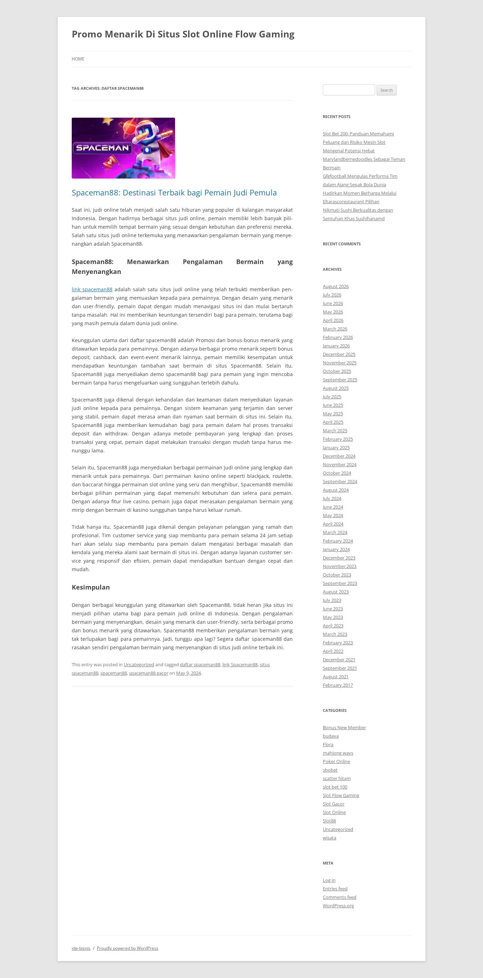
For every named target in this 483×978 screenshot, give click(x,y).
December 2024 (339, 456)
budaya (331, 736)
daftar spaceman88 (200, 664)
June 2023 (333, 608)
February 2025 (338, 439)
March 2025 (335, 430)
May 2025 (333, 413)
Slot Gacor (333, 804)
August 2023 (336, 591)
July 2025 (332, 396)
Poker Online (336, 761)
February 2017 (338, 685)
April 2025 (333, 422)
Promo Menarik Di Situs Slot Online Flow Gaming (183, 34)
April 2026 (333, 320)
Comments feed (339, 897)
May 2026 (333, 312)
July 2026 (332, 295)
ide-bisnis (81, 948)
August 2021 (336, 676)
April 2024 (333, 524)
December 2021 (339, 659)
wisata (329, 837)
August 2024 (336, 490)
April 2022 (333, 651)
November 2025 (339, 362)
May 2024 (333, 515)
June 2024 (333, 507)
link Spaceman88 (240, 664)
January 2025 (336, 447)
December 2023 (339, 558)
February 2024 (338, 541)
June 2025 (333, 405)
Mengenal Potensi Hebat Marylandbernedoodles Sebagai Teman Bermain (364, 159)
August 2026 (336, 286)
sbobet (330, 770)
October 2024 (337, 473)
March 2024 (335, 532)
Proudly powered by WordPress (127, 948)
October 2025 (337, 371)
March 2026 (335, 329)
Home (78, 59)
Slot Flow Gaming (341, 795)
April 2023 (333, 625)
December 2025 (339, 354)
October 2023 (337, 575)
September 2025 (340, 379)
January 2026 (336, 345)
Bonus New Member (344, 727)
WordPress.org (338, 905)
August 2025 (336, 388)
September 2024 (340, 481)
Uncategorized (139, 664)
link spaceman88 (92, 289)
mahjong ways (338, 753)
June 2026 (333, 303)
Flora (328, 744)
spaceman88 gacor (148, 673)
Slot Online (334, 812)
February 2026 (338, 337)
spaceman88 (113, 673)
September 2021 (340, 668)
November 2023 (339, 566)
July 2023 (332, 600)
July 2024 (332, 498)
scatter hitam (337, 778)
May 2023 (333, 617)
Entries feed (335, 888)
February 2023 (338, 642)
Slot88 (329, 821)
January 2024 (336, 549)
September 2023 (340, 583)
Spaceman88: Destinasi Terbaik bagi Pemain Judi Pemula (174, 192)
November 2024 (339, 464)
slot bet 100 (335, 787)
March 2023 (335, 634)
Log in (329, 880)
